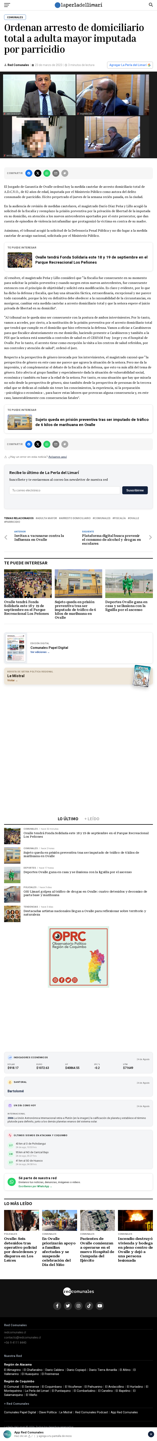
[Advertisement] (78, 717)
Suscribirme (135, 490)
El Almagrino (12, 1370)
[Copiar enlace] (64, 173)
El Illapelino (123, 1391)
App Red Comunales (124, 1412)
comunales (102, 518)
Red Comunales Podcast (91, 1412)
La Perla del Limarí (37, 1391)
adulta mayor (47, 518)
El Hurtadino (135, 1387)
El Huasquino (30, 1374)
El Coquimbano (52, 1387)
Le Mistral (65, 1412)
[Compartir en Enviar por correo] (55, 173)
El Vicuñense (73, 1387)
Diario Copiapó (76, 1370)
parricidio (13, 522)
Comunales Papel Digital (20, 1412)
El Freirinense (50, 1374)
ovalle (134, 518)
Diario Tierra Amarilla (103, 1370)
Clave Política (48, 1412)
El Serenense (30, 1387)
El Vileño (31, 1395)
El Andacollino (114, 1387)
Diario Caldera (54, 1370)
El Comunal (11, 1387)
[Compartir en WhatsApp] (46, 173)
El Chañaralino (33, 1370)
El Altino (125, 1370)
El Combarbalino (84, 1391)
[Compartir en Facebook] (28, 173)
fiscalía (120, 518)
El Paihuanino (93, 1387)
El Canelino (105, 1391)
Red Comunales (18, 65)
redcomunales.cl (15, 1332)
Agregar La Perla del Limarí (128, 65)
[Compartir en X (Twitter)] (37, 173)
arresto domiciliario (76, 518)
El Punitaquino (61, 1391)
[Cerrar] (151, 1434)
